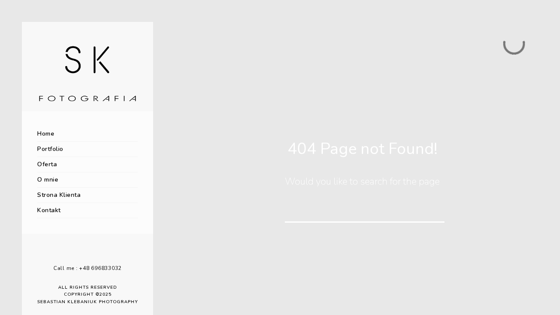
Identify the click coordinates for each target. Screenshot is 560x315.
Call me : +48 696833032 (87, 268)
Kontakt (49, 210)
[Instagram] (94, 254)
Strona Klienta (58, 195)
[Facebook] (81, 254)
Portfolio (50, 149)
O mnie (47, 179)
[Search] (432, 210)
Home (45, 134)
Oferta (47, 164)
